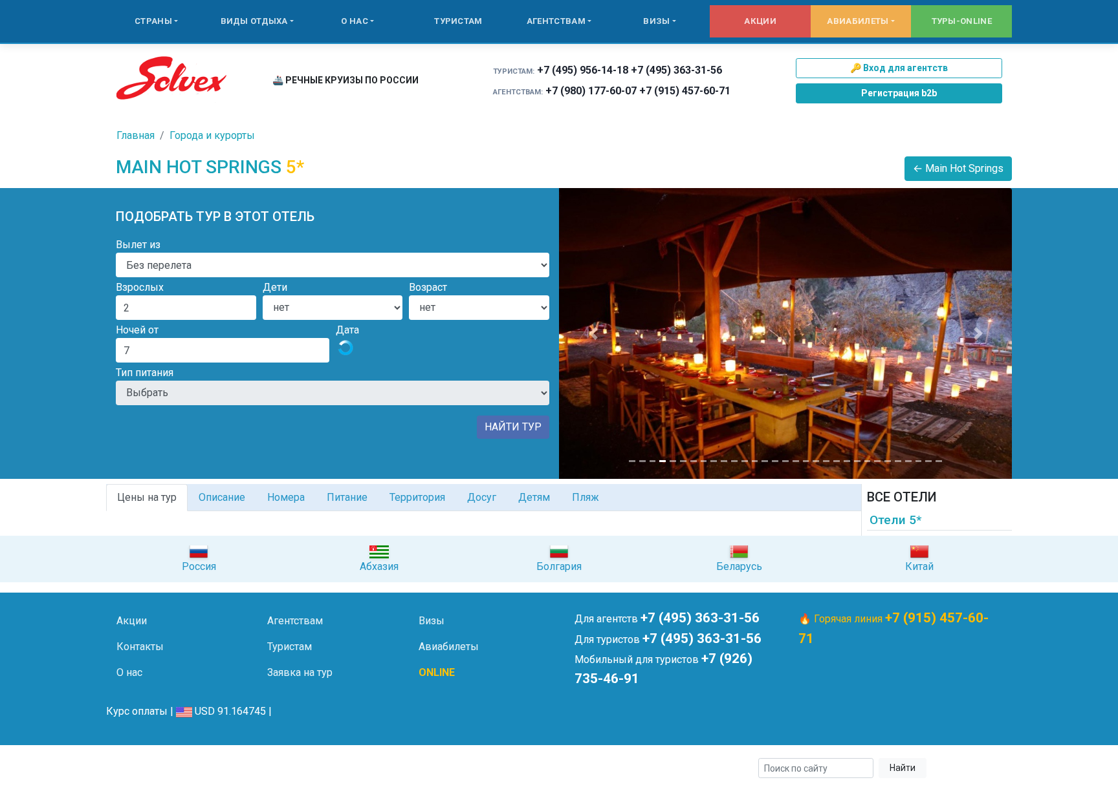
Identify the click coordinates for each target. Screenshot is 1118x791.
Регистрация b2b (899, 93)
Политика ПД (313, 769)
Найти (902, 768)
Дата (347, 330)
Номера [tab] (286, 497)
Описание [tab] (222, 497)
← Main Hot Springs (958, 168)
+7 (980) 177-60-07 (591, 91)
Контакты (140, 646)
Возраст (428, 287)
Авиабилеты (857, 21)
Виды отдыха (254, 21)
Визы (656, 21)
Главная (135, 135)
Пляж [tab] (585, 497)
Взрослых (140, 287)
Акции (760, 21)
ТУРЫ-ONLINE (962, 21)
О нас (354, 21)
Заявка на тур (300, 672)
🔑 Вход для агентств (899, 68)
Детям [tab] (534, 497)
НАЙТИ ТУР (513, 427)
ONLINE (437, 672)
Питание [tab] (347, 497)
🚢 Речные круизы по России (345, 80)
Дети (275, 287)
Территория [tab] (417, 497)
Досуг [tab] (481, 497)
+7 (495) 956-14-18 (582, 70)
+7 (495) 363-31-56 (676, 70)
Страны (153, 21)
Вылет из (138, 244)
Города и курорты (212, 135)
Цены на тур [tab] (147, 497)
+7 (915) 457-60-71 (684, 91)
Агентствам (556, 21)
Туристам (458, 21)
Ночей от (137, 330)
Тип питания (144, 372)
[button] (593, 333)
